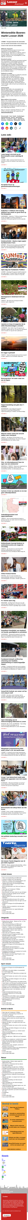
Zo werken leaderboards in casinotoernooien (13, 1016)
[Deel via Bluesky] (11, 123)
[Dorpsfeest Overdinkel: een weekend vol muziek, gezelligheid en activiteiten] (14, 619)
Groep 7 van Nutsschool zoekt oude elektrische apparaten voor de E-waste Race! (14, 778)
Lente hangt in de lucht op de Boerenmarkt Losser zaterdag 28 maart (12, 156)
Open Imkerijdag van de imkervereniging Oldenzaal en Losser (13, 720)
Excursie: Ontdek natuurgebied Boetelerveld (13, 1088)
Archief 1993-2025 (6, 912)
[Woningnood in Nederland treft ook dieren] (14, 287)
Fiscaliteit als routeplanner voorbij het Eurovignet (14, 1039)
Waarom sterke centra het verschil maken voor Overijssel (12, 434)
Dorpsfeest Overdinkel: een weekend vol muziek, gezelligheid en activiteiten (14, 631)
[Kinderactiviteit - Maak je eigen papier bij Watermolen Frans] (14, 231)
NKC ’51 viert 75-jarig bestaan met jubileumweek (14, 981)
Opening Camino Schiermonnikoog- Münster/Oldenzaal (11, 999)
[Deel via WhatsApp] (7, 123)
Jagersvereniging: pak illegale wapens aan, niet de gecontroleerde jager (14, 1086)
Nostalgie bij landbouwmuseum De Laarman (13, 899)
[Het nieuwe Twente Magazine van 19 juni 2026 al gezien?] (14, 850)
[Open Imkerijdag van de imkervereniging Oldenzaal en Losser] (14, 710)
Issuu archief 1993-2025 (8, 913)
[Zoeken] (5, 3)
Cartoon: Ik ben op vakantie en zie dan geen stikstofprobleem (14, 491)
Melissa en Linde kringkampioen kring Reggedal (14, 986)
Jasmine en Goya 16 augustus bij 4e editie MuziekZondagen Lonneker (13, 325)
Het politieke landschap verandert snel (14, 836)
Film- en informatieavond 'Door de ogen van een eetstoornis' (12, 463)
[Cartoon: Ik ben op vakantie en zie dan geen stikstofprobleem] (14, 481)
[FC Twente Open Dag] (14, 591)
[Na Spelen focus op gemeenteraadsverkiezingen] (14, 175)
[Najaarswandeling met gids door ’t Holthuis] (14, 394)
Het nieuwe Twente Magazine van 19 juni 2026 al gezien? (13, 862)
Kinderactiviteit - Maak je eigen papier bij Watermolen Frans (13, 242)
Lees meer (3, 164)
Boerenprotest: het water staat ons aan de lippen (14, 892)
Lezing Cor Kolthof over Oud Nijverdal (11, 879)
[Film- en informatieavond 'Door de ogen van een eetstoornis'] (14, 453)
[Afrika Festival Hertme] (14, 564)
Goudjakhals (5, 1092)
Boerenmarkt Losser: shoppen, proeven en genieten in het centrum (12, 1045)
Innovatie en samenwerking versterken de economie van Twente (12, 1014)
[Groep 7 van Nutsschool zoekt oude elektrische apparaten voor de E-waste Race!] (14, 768)
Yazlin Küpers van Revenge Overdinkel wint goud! (14, 983)
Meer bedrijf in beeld (14, 1149)
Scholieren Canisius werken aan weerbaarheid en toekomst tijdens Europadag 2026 (14, 1048)
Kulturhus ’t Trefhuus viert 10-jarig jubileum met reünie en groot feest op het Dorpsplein (13, 212)
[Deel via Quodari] (11, 128)
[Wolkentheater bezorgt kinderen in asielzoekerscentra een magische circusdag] (14, 534)
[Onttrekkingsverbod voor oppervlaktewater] (14, 505)
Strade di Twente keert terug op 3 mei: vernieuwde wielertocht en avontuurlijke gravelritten (12, 993)
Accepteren (7, 1215)
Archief (4, 910)
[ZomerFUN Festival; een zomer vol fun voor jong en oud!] (14, 682)
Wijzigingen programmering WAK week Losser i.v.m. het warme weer (12, 749)
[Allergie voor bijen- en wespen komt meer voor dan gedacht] (5, 1139)
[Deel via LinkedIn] (20, 123)
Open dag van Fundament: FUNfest (13, 270)
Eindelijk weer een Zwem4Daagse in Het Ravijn (14, 987)
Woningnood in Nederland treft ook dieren (12, 1064)
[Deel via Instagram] (2, 128)
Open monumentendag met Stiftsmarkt (11, 877)
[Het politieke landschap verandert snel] (14, 827)
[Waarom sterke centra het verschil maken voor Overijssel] (14, 424)
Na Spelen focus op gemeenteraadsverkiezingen (10, 185)
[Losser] (15, 3)
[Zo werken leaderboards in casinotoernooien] (5, 1121)
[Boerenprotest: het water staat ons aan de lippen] (14, 369)
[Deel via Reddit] (7, 128)
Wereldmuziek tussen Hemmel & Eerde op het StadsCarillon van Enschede (13, 937)
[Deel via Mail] (15, 128)
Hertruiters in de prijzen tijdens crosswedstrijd (13, 970)
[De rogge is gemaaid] (14, 343)
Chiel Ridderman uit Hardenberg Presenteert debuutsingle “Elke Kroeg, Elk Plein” (13, 942)
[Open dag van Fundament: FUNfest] (14, 260)
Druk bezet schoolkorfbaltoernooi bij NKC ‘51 (13, 984)
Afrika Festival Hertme (8, 573)
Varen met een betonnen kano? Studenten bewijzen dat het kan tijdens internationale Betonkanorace (12, 1042)
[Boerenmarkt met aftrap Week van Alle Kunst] (14, 798)
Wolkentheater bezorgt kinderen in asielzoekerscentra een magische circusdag (12, 544)
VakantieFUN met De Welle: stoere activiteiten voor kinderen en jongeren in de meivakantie (13, 996)
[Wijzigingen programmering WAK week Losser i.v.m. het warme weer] (14, 739)
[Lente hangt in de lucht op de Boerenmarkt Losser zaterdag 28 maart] (14, 145)
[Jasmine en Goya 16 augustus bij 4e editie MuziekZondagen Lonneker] (14, 315)
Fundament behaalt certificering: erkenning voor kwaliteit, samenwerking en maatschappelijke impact (13, 661)
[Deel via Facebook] (2, 123)
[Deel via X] (15, 123)
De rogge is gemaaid (8, 353)
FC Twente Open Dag (8, 600)
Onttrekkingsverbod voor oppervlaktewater (9, 515)
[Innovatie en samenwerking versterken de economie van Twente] (5, 1115)
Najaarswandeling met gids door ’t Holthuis (13, 939)
